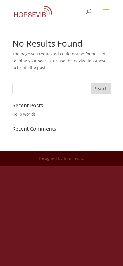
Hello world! (23, 114)
